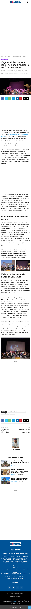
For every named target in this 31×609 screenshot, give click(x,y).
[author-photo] (15, 447)
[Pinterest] (20, 98)
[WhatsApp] (9, 98)
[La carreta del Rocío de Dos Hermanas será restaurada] (5, 480)
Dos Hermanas (17, 411)
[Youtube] (21, 587)
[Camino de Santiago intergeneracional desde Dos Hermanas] (5, 463)
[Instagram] (13, 587)
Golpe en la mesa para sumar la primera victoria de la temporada (23, 431)
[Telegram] (13, 98)
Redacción (13, 474)
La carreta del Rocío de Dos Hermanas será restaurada (19, 478)
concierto (10, 411)
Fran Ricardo (6, 76)
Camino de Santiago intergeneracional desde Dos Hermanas (20, 462)
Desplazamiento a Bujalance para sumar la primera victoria (7, 431)
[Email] (24, 98)
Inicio (2, 56)
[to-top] (29, 606)
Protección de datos (19, 593)
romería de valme (5, 413)
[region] (15, 32)
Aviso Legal (10, 593)
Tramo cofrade (8, 56)
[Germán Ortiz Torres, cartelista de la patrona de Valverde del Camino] (5, 472)
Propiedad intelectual (15, 596)
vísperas (12, 413)
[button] (3, 2)
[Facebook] (2, 98)
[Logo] (15, 545)
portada (23, 411)
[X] (6, 98)
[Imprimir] (27, 98)
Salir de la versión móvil (15, 607)
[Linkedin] (17, 98)
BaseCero (13, 601)
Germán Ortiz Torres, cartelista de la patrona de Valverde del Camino (19, 471)
